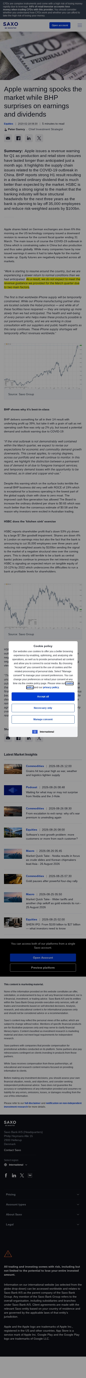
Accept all (43, 696)
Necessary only (43, 707)
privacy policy (60, 687)
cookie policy (34, 687)
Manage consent (43, 719)
